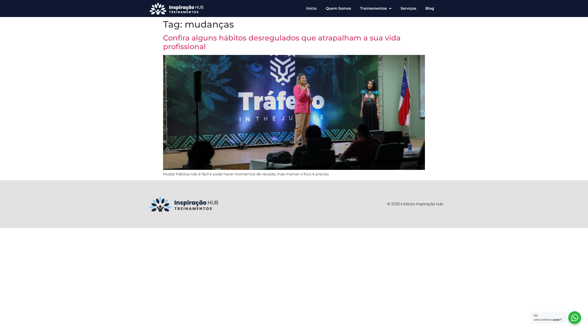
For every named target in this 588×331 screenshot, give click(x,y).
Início (311, 8)
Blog (429, 8)
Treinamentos (373, 8)
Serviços (408, 8)
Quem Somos (338, 8)
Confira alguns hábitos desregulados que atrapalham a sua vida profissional (282, 42)
